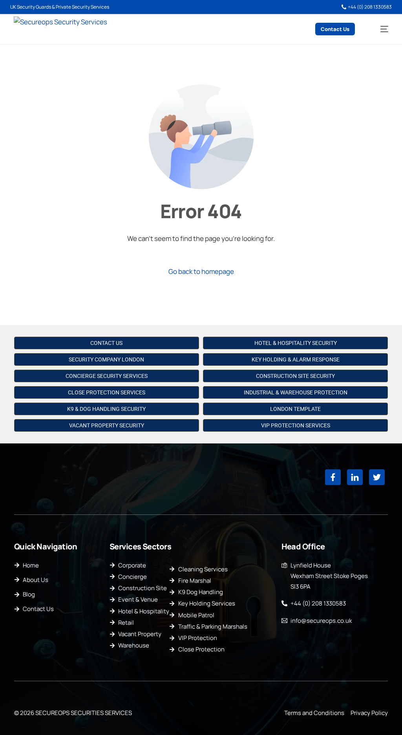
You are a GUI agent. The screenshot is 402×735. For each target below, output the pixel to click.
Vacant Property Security (106, 425)
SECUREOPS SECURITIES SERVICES (83, 713)
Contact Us (106, 343)
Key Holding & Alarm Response (296, 359)
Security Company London (106, 359)
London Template (295, 409)
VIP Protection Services (295, 425)
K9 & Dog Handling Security (106, 409)
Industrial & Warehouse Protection (295, 392)
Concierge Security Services (107, 376)
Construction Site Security (295, 376)
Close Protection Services (106, 392)
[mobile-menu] (378, 29)
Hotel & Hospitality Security (295, 343)
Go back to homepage (201, 271)
